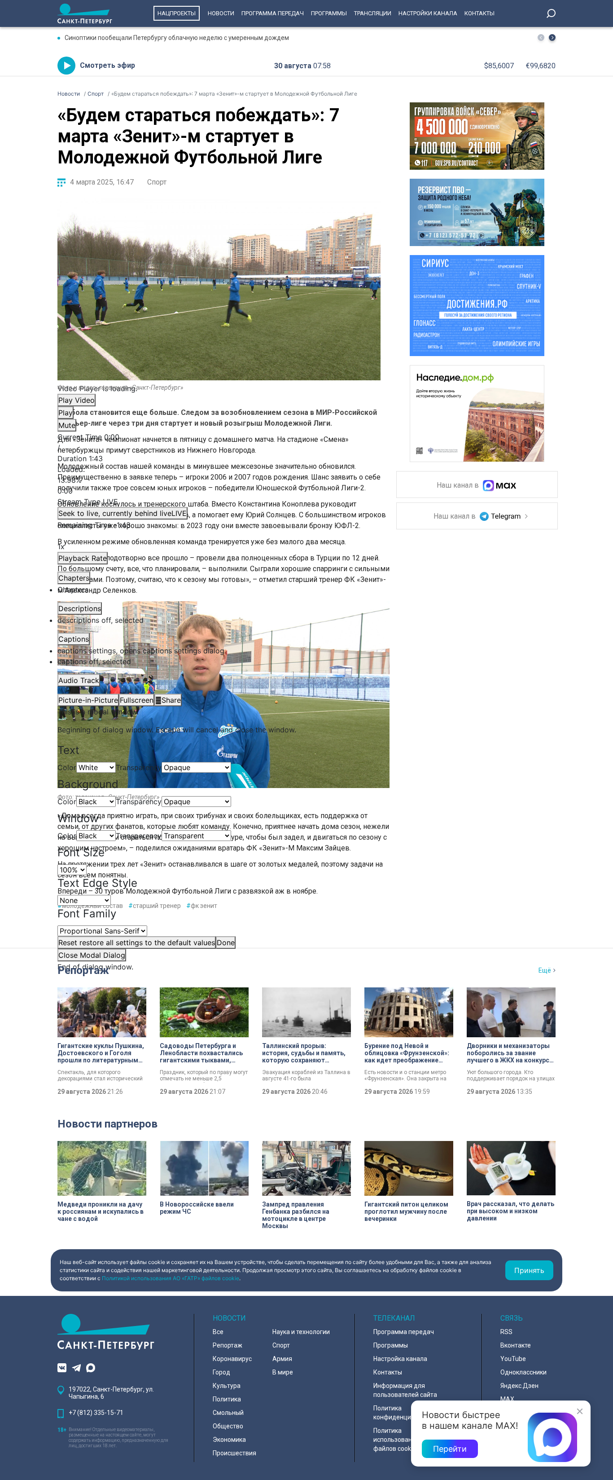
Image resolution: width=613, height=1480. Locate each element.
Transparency (139, 767)
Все (218, 1331)
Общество (228, 1426)
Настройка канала (400, 1358)
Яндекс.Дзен (519, 1385)
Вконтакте (515, 1345)
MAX (507, 1399)
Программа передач (272, 13)
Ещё (545, 970)
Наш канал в (459, 485)
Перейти (450, 1449)
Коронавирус (232, 1358)
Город (221, 1372)
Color (66, 767)
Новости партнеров (107, 1124)
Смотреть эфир (107, 65)
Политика (227, 1399)
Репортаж (83, 970)
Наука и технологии (301, 1331)
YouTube (513, 1358)
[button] (552, 37)
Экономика (229, 1439)
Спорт (156, 182)
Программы (329, 13)
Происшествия (234, 1453)
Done (226, 942)
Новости (221, 13)
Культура (227, 1385)
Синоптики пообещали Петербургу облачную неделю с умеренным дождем (177, 37)
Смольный (228, 1412)
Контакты (479, 13)
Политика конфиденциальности (406, 1413)
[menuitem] (219, 650)
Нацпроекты (177, 13)
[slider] (219, 480)
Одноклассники (523, 1372)
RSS (506, 1331)
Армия (282, 1358)
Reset (136, 942)
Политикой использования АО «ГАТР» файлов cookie (170, 1278)
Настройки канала (427, 13)
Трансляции (372, 13)
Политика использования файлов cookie (396, 1439)
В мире (282, 1372)
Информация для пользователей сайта (405, 1390)
